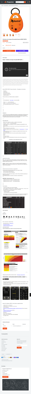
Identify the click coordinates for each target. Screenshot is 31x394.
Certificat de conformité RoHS (7, 311)
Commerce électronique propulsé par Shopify (7, 360)
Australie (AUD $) (8, 354)
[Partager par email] (27, 42)
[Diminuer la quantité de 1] (6, 48)
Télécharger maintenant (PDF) (21, 274)
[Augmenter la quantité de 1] (10, 48)
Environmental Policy (4, 344)
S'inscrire (19, 347)
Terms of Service (4, 349)
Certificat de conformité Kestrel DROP (8, 225)
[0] (29, 2)
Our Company (3, 345)
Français (3, 354)
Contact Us (3, 340)
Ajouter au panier (9, 50)
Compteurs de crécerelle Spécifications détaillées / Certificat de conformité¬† (12, 308)
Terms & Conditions (4, 348)
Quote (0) (30, 295)
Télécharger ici (11, 223)
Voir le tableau (12, 100)
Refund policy (3, 350)
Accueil (2, 5)
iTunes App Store (22, 129)
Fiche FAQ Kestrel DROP (6, 224)
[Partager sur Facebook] (23, 42)
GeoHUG (3, 343)
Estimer (5, 328)
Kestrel (4, 42)
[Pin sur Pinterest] (24, 42)
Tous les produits (6, 5)
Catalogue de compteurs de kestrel (7, 310)
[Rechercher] (25, 2)
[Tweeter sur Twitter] (26, 42)
